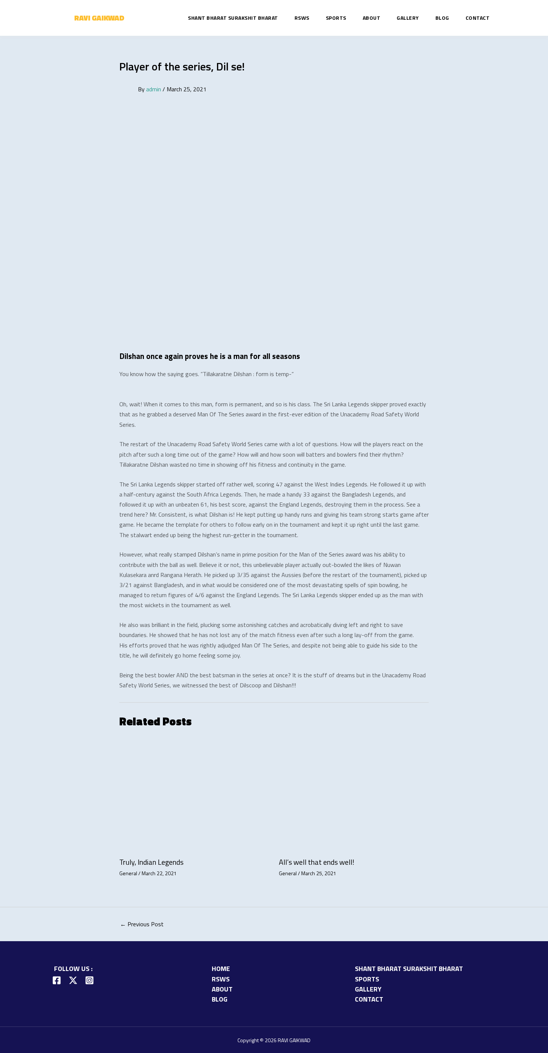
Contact (478, 18)
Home (221, 969)
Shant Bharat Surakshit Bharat (233, 18)
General (128, 873)
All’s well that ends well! (316, 862)
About (372, 18)
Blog (442, 18)
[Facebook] (56, 980)
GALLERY (408, 18)
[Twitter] (73, 980)
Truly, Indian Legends (151, 862)
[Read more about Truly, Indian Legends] (194, 795)
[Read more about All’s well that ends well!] (354, 795)
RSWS (302, 18)
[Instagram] (89, 980)
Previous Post (142, 924)
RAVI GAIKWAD (99, 17)
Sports (336, 18)
